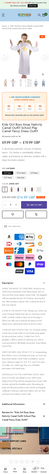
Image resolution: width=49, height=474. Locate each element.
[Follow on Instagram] (22, 462)
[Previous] (4, 55)
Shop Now (32, 6)
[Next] (44, 55)
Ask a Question (14, 226)
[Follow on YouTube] (33, 462)
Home (4, 26)
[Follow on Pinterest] (27, 462)
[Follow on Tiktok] (38, 462)
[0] (43, 15)
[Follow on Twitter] (16, 462)
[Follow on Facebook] (11, 462)
